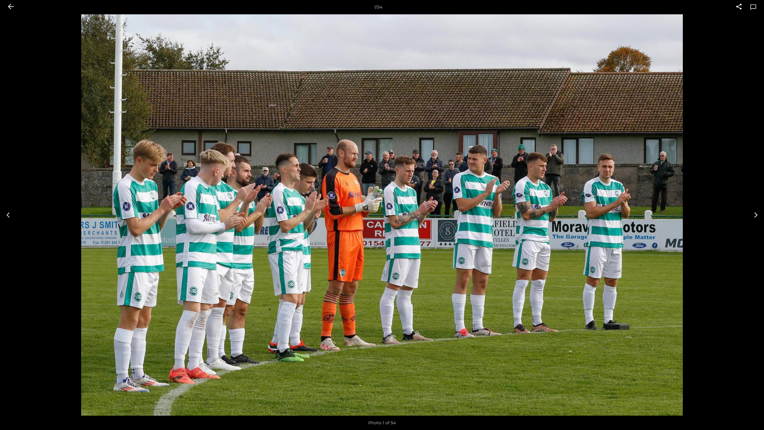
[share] (739, 7)
